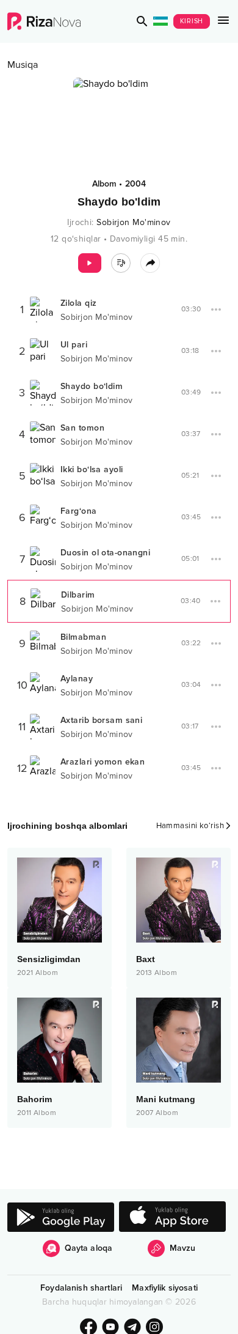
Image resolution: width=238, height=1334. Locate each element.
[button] (142, 21)
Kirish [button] (192, 21)
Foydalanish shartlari (81, 1288)
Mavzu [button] (183, 1248)
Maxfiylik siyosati (165, 1288)
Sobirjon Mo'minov (133, 222)
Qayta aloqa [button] (89, 1248)
